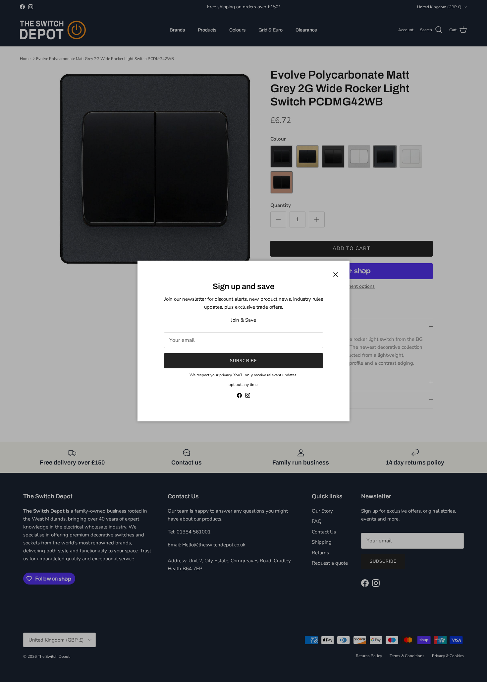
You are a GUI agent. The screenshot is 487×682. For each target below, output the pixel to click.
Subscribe (243, 361)
